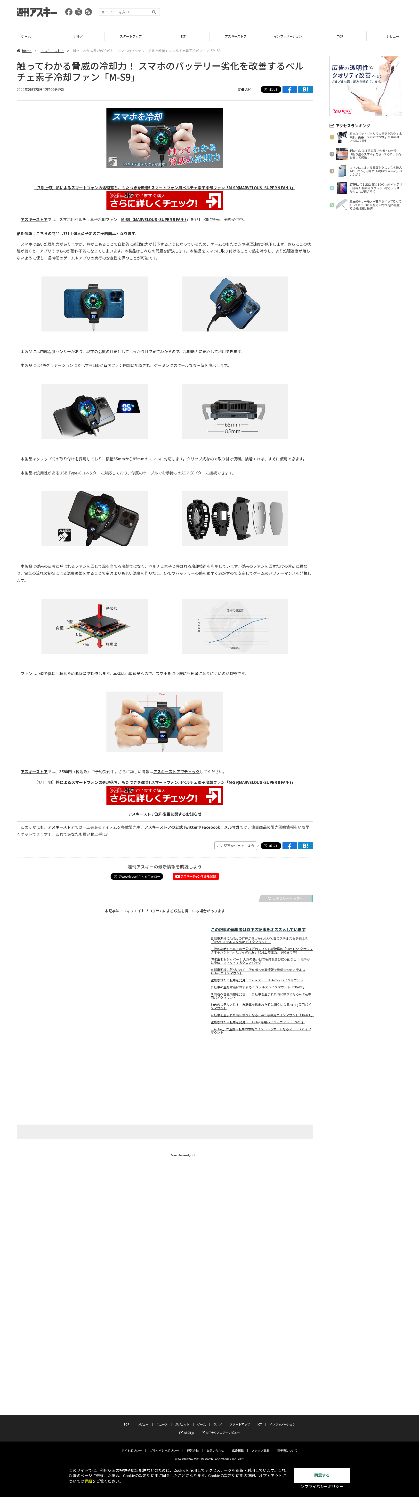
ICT (183, 36)
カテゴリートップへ (288, 898)
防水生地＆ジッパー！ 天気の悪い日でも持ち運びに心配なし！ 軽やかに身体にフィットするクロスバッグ (260, 961)
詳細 (88, 1481)
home (27, 50)
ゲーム (26, 36)
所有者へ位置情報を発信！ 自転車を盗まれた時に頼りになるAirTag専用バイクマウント (261, 996)
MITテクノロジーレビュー (223, 1432)
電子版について (287, 1450)
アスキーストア (236, 36)
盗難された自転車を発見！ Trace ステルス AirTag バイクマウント (257, 980)
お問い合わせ (215, 1450)
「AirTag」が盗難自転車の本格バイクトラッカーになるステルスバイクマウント (261, 1030)
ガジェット (182, 1424)
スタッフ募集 (260, 1450)
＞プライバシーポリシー (322, 1486)
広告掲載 (238, 1450)
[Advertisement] (314, 13)
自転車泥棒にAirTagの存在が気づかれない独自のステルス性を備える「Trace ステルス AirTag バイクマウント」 (259, 940)
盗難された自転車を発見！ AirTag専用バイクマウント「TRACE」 (258, 1022)
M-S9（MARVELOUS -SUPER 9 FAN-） (153, 219)
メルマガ (232, 827)
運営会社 (193, 1450)
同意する (322, 1475)
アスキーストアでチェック (176, 771)
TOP (340, 36)
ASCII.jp (189, 1432)
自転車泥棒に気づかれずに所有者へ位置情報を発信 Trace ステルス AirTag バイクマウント (258, 971)
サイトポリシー (131, 1450)
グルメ (78, 36)
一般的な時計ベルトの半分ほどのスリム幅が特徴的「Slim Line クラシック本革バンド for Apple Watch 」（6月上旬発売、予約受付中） (262, 950)
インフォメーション (288, 36)
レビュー (393, 36)
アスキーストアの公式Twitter (171, 827)
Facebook (211, 827)
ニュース (162, 1424)
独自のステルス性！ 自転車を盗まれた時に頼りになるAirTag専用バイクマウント (261, 1006)
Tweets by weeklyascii (183, 1155)
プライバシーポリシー (164, 1450)
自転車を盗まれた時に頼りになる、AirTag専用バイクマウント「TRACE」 (262, 1015)
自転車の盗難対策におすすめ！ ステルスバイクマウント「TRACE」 (258, 987)
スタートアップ (131, 36)
